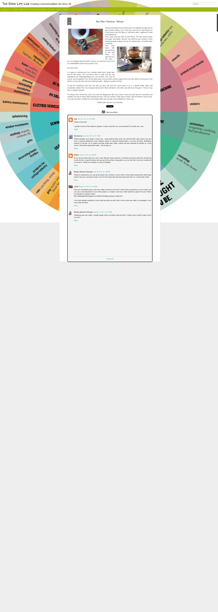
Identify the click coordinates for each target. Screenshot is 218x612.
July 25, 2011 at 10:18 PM (86, 119)
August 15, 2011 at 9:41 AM (102, 212)
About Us (22, 9)
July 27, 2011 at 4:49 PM (87, 155)
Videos (58, 9)
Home (16, 9)
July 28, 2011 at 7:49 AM (101, 171)
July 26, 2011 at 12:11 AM (91, 135)
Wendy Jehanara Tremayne (83, 171)
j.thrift (76, 186)
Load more (110, 258)
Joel (75, 119)
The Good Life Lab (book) (37, 9)
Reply (76, 129)
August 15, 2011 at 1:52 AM (88, 186)
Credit (65, 9)
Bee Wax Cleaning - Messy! (110, 21)
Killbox (76, 155)
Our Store (51, 9)
